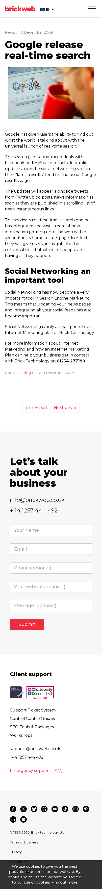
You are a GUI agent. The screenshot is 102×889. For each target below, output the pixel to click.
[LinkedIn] (13, 819)
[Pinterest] (86, 809)
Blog (27, 372)
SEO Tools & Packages (32, 727)
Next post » (65, 407)
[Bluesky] (34, 809)
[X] (23, 809)
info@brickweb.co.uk (37, 500)
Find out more (64, 882)
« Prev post (37, 407)
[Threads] (44, 809)
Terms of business (24, 842)
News (10, 32)
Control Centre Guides (32, 718)
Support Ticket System (33, 710)
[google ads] (51, 93)
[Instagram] (75, 809)
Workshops (21, 735)
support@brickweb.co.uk (35, 748)
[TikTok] (65, 809)
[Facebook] (13, 809)
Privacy (16, 852)
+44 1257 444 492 (34, 510)
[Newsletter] (23, 819)
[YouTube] (55, 809)
